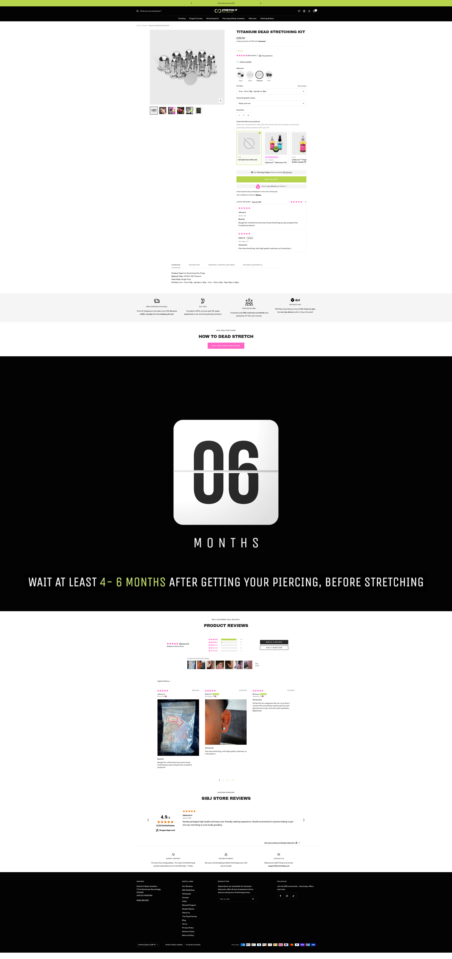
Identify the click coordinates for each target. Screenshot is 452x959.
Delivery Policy (188, 931)
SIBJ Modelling (188, 890)
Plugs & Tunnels (195, 18)
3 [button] (226, 780)
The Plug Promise (189, 916)
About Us (186, 913)
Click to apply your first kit (273, 186)
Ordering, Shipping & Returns (221, 265)
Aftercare (252, 18)
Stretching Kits (212, 18)
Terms (184, 924)
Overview (176, 265)
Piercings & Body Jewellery (233, 18)
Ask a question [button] (274, 648)
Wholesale (186, 894)
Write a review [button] (274, 642)
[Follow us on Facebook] (280, 896)
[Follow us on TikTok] (293, 896)
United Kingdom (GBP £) (147, 945)
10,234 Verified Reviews (165, 825)
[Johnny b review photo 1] (178, 727)
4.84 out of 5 (184, 644)
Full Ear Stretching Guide (226, 346)
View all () (256, 202)
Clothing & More (267, 18)
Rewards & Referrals (253, 265)
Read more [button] (257, 710)
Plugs (145, 25)
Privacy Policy (188, 928)
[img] (162, 691)
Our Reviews (187, 886)
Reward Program (189, 905)
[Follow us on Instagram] (287, 896)
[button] (242, 55)
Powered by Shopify (193, 945)
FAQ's (184, 901)
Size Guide (302, 86)
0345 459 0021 (143, 900)
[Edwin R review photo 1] (226, 722)
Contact (185, 897)
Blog (184, 920)
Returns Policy (188, 935)
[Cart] (314, 11)
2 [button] (223, 780)
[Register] (253, 899)
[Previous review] (148, 820)
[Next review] (303, 820)
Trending (182, 18)
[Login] (309, 11)
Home (139, 25)
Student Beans (188, 909)
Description (194, 265)
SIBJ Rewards (287, 172)
